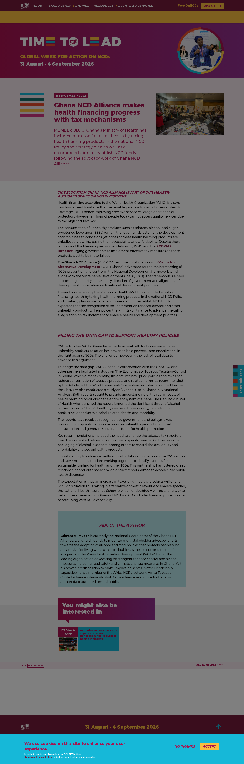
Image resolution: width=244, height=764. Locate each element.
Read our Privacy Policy (38, 757)
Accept (209, 746)
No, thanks (184, 746)
